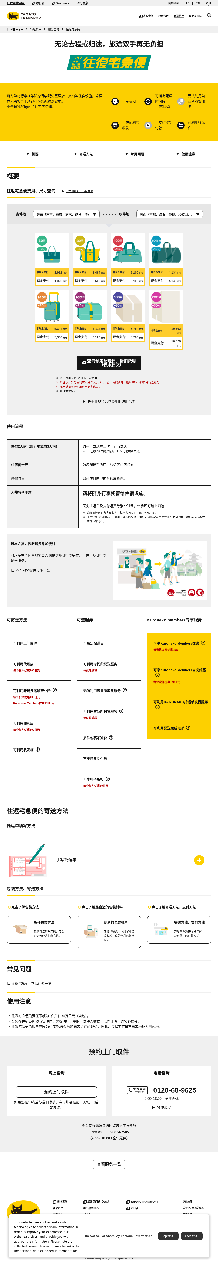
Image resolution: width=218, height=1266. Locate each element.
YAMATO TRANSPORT (144, 1201)
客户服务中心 (91, 1208)
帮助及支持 (195, 16)
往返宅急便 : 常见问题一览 (31, 983)
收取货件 (163, 16)
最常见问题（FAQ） (98, 1201)
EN (198, 3)
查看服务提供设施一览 (33, 570)
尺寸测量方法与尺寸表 (79, 191)
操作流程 (164, 1107)
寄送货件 (179, 16)
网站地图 (173, 3)
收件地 (124, 214)
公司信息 (82, 3)
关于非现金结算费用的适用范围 (111, 401)
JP (187, 3)
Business (62, 3)
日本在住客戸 (16, 3)
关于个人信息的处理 (193, 1208)
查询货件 (148, 16)
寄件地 (21, 214)
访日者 (40, 3)
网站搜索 (209, 15)
